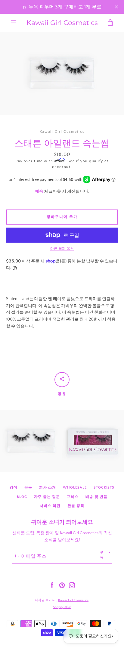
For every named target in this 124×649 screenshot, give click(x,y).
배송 (39, 191)
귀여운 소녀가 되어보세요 (62, 522)
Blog (22, 497)
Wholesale (75, 487)
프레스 (73, 497)
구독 (102, 555)
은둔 (28, 487)
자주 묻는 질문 (47, 497)
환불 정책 (75, 506)
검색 (13, 487)
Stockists (104, 487)
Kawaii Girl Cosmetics (62, 23)
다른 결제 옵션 (62, 249)
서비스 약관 (50, 506)
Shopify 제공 (62, 607)
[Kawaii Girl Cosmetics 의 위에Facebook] (52, 584)
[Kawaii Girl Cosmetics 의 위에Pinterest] (62, 584)
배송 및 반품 (96, 497)
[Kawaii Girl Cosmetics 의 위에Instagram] (72, 584)
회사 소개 (47, 487)
